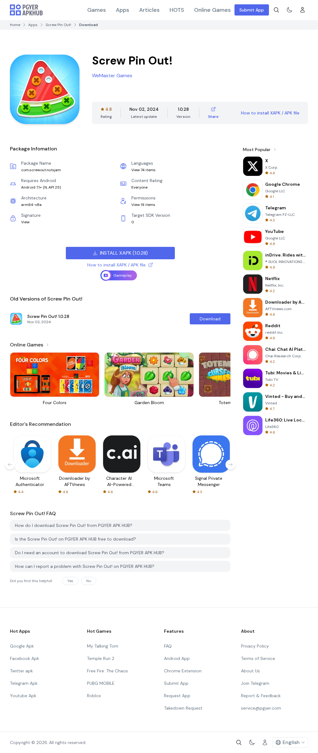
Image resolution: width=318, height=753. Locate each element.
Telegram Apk (24, 683)
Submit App (251, 10)
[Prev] (10, 465)
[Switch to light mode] (289, 10)
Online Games (212, 10)
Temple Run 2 (100, 658)
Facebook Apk (24, 658)
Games (96, 10)
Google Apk (22, 646)
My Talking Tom (102, 646)
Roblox (94, 695)
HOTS (177, 10)
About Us (250, 671)
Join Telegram (255, 683)
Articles (149, 10)
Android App (177, 658)
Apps (122, 10)
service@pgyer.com (261, 708)
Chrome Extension (183, 671)
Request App (177, 695)
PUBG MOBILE (101, 683)
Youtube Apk (23, 695)
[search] (276, 10)
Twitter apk (21, 671)
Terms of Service (258, 658)
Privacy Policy (255, 646)
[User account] (302, 10)
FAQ (168, 646)
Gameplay (122, 275)
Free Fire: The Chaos (107, 671)
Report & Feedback (261, 695)
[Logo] (26, 10)
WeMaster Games (112, 75)
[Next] (230, 465)
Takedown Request (183, 708)
